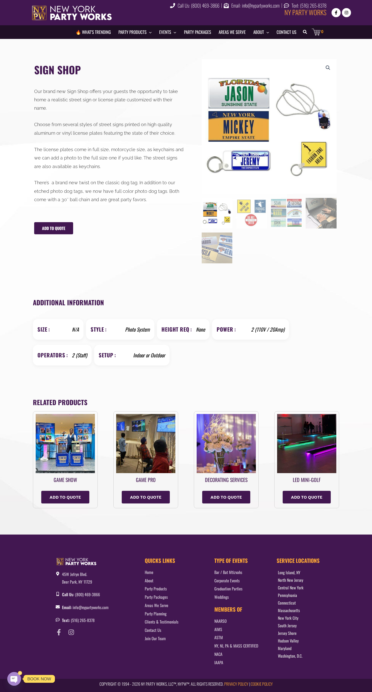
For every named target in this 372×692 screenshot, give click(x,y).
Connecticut (287, 603)
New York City (288, 618)
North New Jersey (290, 580)
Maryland (285, 648)
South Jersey (287, 625)
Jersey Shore (287, 633)
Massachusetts (289, 610)
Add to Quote (53, 228)
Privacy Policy (236, 684)
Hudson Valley (288, 641)
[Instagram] (346, 12)
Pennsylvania (287, 595)
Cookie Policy (262, 684)
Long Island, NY (289, 572)
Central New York (290, 588)
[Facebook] (336, 12)
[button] (149, 32)
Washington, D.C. (290, 656)
